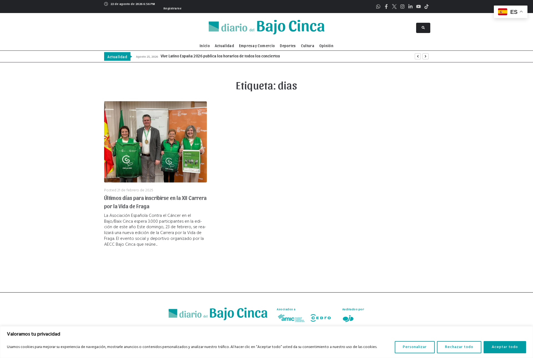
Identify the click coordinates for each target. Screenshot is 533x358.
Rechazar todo (459, 347)
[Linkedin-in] (410, 6)
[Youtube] (418, 6)
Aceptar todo (505, 347)
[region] (266, 342)
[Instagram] (402, 6)
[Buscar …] (423, 28)
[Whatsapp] (378, 6)
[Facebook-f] (386, 6)
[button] (172, 7)
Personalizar (415, 347)
